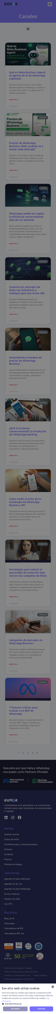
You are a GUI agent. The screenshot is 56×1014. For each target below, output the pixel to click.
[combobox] (52, 986)
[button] (28, 1003)
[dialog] (28, 998)
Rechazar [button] (15, 1009)
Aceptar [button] (41, 1009)
